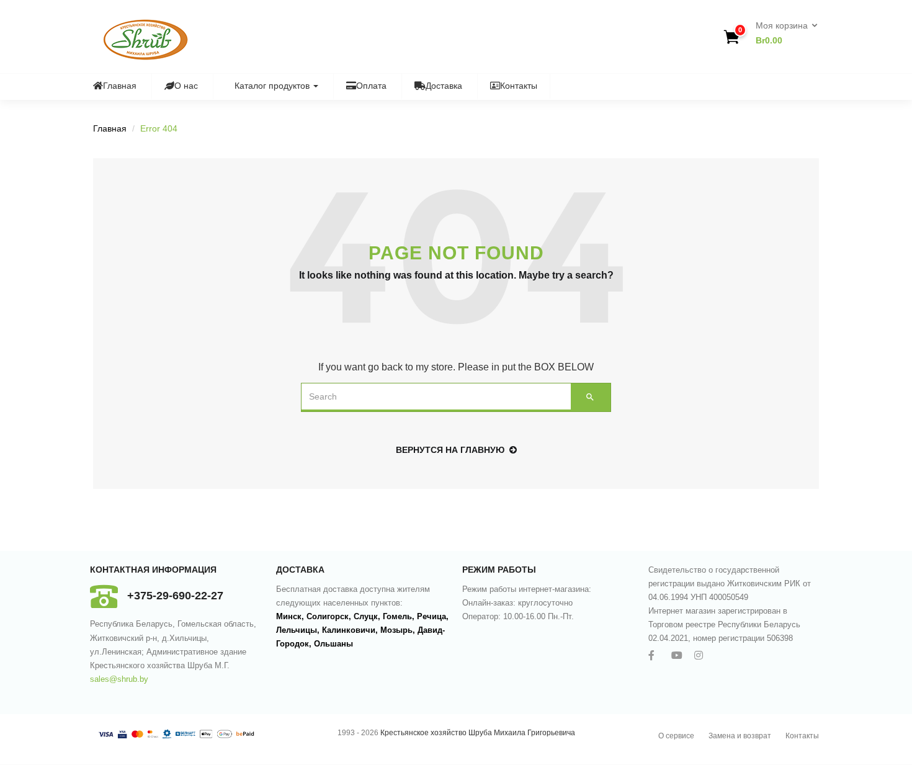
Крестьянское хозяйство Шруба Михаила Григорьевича (477, 732)
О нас (186, 86)
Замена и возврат (740, 735)
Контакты (518, 86)
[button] (782, 33)
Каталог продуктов (273, 86)
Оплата (371, 86)
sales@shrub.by (119, 679)
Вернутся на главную (450, 450)
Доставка (444, 86)
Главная (119, 86)
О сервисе (676, 735)
